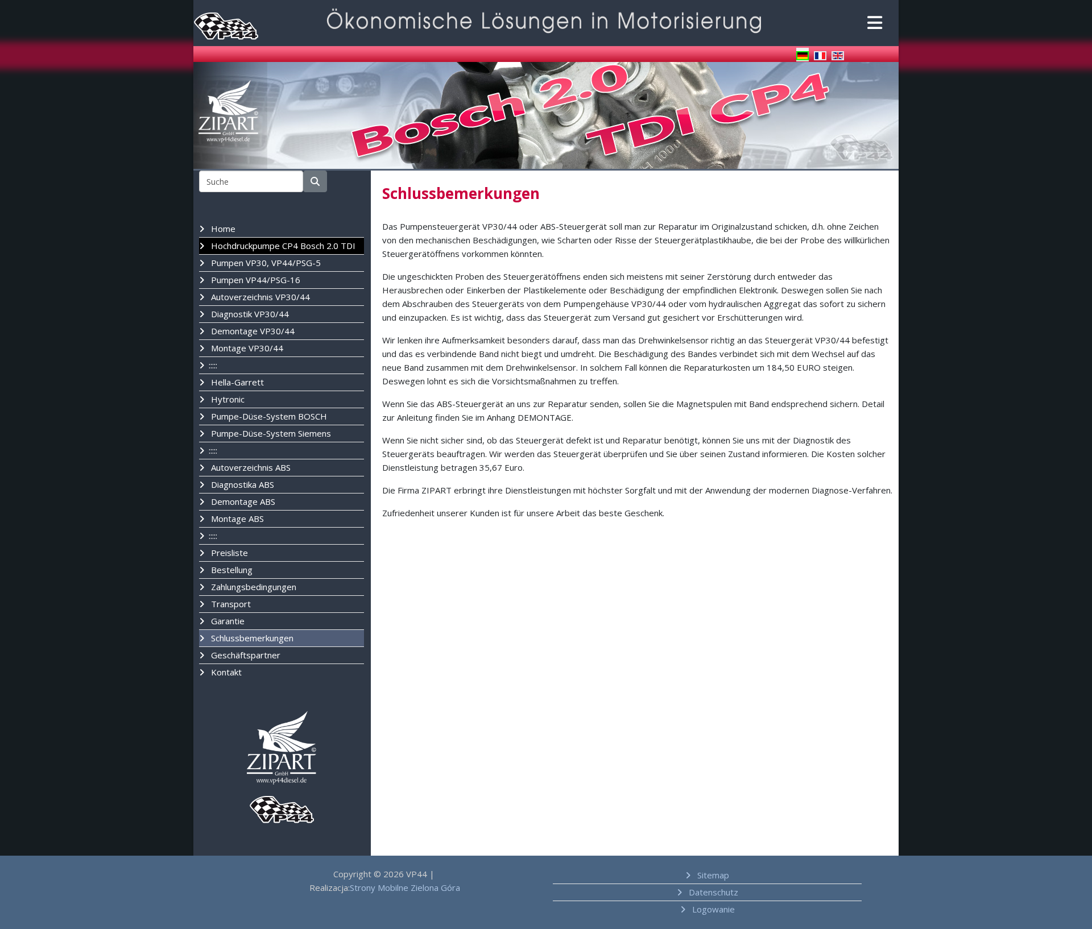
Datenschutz (712, 892)
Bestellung (231, 569)
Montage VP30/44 (246, 348)
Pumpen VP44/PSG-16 (254, 279)
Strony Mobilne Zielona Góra (405, 887)
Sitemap (712, 875)
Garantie (227, 621)
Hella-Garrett (236, 382)
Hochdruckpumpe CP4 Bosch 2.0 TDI (282, 245)
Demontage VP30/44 (252, 331)
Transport (230, 603)
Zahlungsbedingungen (252, 586)
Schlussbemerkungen (251, 638)
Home (222, 228)
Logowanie (712, 909)
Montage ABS (236, 518)
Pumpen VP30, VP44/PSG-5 (265, 262)
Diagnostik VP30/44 (249, 314)
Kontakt (225, 672)
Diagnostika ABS (241, 484)
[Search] (315, 181)
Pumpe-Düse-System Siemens (270, 433)
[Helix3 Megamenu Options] (873, 23)
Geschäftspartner (244, 655)
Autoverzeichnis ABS (250, 467)
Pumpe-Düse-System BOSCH (268, 416)
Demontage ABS (242, 501)
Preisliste (228, 552)
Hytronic (227, 399)
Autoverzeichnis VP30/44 (259, 296)
